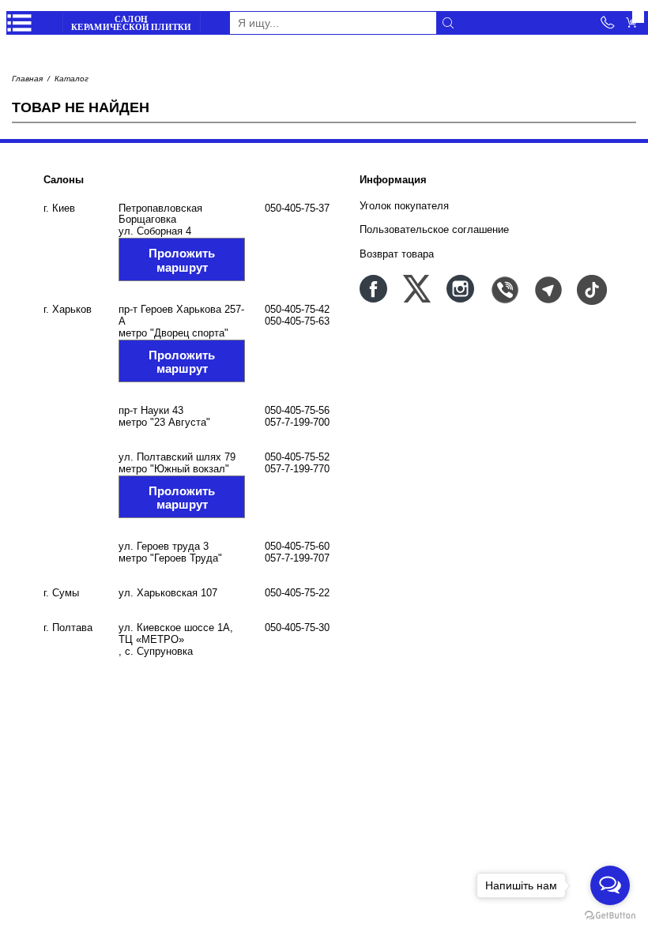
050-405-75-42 (297, 309)
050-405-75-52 (297, 457)
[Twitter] (417, 289)
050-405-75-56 (297, 410)
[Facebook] (373, 289)
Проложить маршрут (182, 259)
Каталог (72, 78)
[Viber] (504, 289)
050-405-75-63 (297, 321)
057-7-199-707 (297, 558)
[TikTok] (591, 289)
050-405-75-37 (297, 208)
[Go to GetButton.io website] (610, 916)
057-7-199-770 (297, 469)
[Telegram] (547, 289)
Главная (27, 78)
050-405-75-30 (297, 627)
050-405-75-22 (297, 593)
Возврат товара (397, 254)
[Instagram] (460, 289)
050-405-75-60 (297, 546)
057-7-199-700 (297, 422)
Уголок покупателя (404, 206)
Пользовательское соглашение (434, 229)
